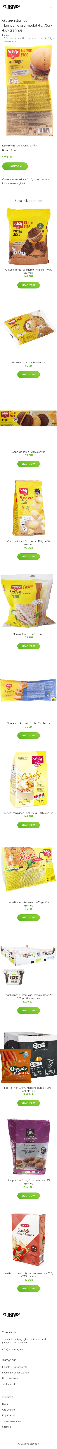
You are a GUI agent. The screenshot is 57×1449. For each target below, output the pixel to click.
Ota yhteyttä (9, 1409)
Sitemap (6, 1426)
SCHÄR (33, 145)
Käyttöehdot (9, 1415)
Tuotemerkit (22, 145)
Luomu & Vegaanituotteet (15, 1372)
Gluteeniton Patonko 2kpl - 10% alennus (28, 723)
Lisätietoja (15, 166)
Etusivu (6, 35)
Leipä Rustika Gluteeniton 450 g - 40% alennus (29, 904)
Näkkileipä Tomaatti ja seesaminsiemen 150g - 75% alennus (29, 1275)
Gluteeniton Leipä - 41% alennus (28, 362)
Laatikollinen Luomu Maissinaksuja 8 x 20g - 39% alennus (28, 1089)
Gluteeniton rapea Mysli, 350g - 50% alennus (28, 813)
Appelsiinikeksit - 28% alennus (28, 451)
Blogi (5, 1404)
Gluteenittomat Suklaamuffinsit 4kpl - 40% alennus (28, 271)
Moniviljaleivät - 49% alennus (28, 634)
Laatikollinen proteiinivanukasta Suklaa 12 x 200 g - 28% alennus (29, 996)
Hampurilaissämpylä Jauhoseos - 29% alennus (28, 1182)
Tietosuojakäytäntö (12, 1421)
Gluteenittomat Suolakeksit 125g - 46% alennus (28, 543)
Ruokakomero (10, 1378)
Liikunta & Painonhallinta (14, 1366)
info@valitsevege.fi (12, 1349)
